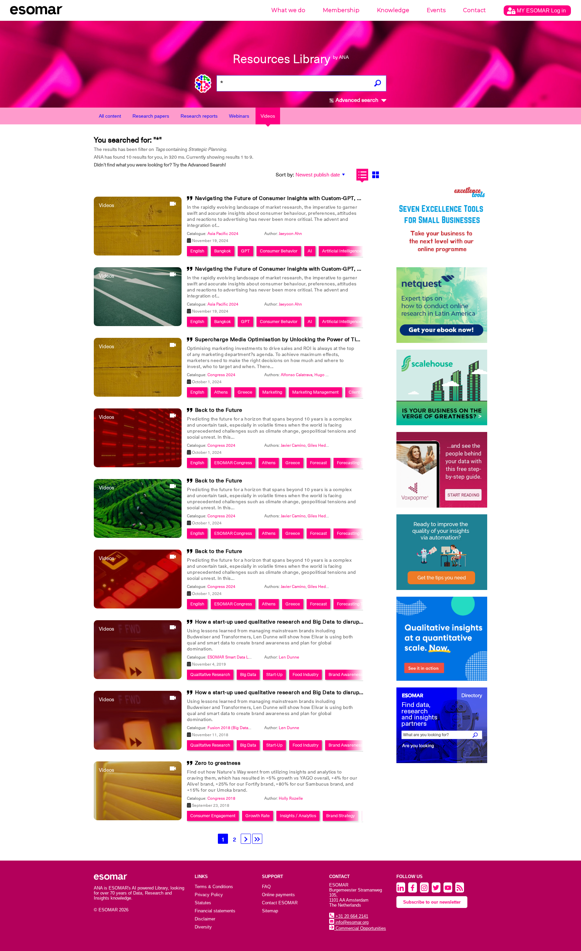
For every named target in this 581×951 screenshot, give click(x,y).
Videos (268, 116)
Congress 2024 (221, 375)
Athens (221, 392)
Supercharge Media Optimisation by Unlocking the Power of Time (279, 339)
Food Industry (305, 674)
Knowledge (393, 10)
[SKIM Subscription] (441, 552)
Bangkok (222, 251)
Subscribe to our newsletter (432, 902)
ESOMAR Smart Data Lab (230, 657)
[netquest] (441, 305)
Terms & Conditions (214, 886)
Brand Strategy (340, 816)
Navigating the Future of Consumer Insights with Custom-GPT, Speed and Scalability (304, 198)
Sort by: (285, 174)
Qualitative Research (210, 674)
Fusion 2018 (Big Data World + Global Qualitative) (252, 727)
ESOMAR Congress (233, 463)
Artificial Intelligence (341, 251)
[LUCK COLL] (441, 387)
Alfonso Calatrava (296, 375)
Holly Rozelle (291, 798)
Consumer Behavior (279, 251)
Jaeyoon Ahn (290, 233)
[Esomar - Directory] (441, 725)
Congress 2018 (221, 798)
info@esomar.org (351, 922)
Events (436, 10)
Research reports (199, 116)
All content (110, 116)
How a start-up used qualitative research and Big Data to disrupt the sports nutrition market (313, 622)
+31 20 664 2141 (351, 916)
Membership (341, 10)
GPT (245, 251)
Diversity (203, 926)
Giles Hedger (320, 445)
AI (310, 251)
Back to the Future (218, 410)
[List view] (362, 175)
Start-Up (274, 674)
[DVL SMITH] (441, 223)
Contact (474, 10)
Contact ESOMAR (280, 902)
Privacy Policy (209, 894)
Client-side (359, 392)
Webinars (239, 116)
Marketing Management (315, 392)
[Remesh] (441, 639)
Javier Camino (293, 445)
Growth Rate (257, 816)
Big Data (248, 674)
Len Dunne (289, 657)
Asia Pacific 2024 (222, 233)
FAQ (266, 886)
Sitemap (270, 910)
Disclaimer (205, 918)
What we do (288, 10)
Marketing (272, 392)
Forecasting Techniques (359, 463)
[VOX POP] (441, 470)
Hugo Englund (327, 375)
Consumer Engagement (212, 816)
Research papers (150, 116)
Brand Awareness (345, 674)
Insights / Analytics (298, 816)
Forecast (318, 463)
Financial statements (215, 910)
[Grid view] (375, 175)
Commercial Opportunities (360, 928)
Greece (245, 392)
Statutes (203, 902)
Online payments (278, 894)
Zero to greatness (218, 763)
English (197, 251)
